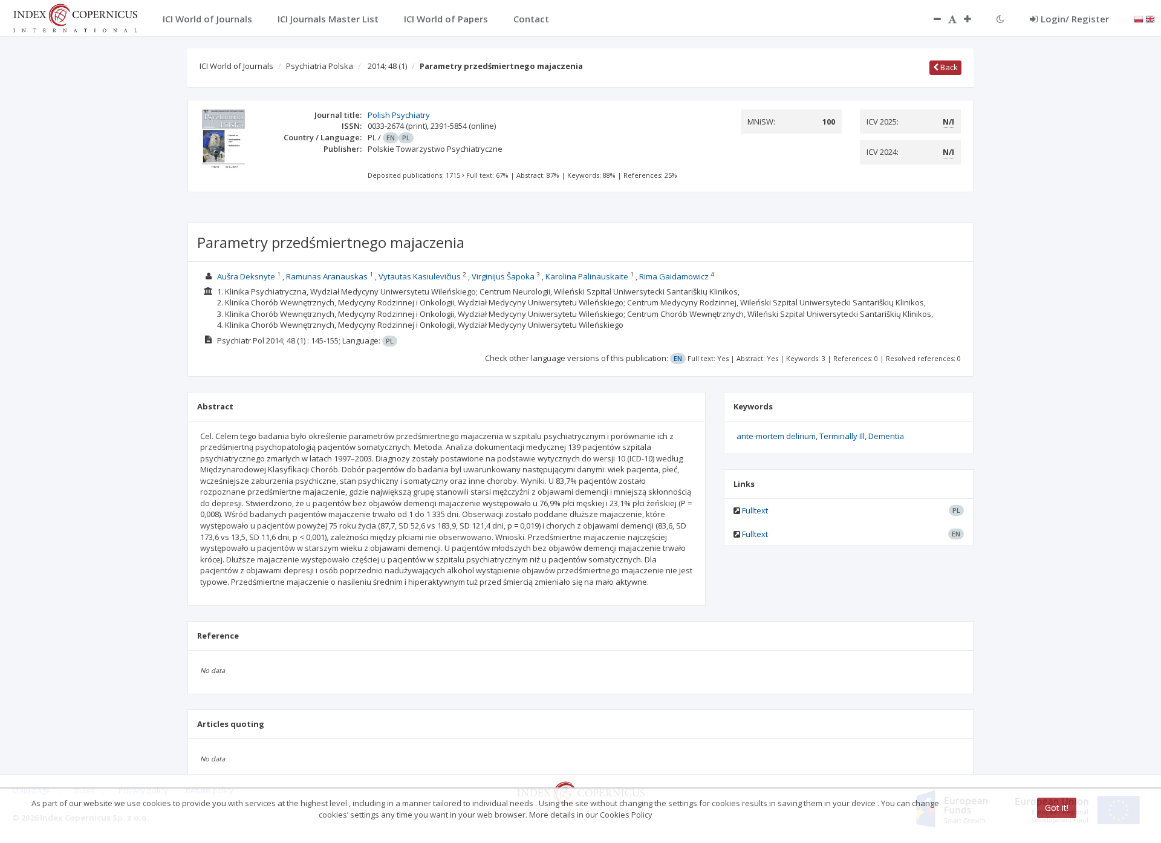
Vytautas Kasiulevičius (420, 276)
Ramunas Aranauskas (327, 276)
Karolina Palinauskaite (586, 276)
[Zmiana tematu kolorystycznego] (1000, 18)
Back (948, 67)
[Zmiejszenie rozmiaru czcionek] (931, 18)
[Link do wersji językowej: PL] (1138, 18)
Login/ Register (1075, 19)
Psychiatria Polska (319, 65)
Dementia (886, 436)
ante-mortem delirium (776, 436)
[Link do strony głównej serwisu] (75, 16)
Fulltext (755, 510)
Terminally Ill (842, 436)
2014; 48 (387, 65)
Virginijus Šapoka (503, 276)
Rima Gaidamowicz (674, 276)
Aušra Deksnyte (246, 276)
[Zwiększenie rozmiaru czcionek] (973, 18)
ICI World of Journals (236, 65)
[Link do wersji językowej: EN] (1150, 18)
